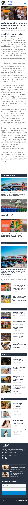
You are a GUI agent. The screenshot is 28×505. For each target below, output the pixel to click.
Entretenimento (16, 30)
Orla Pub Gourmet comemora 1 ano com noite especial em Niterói (19, 359)
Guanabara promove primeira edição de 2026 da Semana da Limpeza (14, 214)
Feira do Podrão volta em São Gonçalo (19, 367)
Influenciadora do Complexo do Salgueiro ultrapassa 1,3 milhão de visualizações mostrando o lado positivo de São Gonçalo (12, 235)
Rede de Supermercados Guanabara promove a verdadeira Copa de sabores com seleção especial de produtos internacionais (19, 325)
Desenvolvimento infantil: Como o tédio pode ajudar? (19, 431)
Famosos (23, 30)
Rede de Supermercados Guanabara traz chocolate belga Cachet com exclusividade (19, 345)
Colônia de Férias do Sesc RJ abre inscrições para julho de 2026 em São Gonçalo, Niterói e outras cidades (19, 298)
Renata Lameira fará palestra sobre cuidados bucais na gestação (19, 422)
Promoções (5, 309)
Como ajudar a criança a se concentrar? (19, 412)
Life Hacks (5, 399)
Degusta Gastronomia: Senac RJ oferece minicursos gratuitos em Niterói (19, 378)
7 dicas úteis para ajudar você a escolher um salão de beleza (17, 466)
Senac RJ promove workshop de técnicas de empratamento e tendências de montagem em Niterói (19, 388)
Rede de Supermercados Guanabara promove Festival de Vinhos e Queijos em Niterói (19, 336)
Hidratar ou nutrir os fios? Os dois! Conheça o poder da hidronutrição (17, 473)
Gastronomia (6, 354)
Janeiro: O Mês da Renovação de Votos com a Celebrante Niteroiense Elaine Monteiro (19, 404)
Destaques (5, 243)
